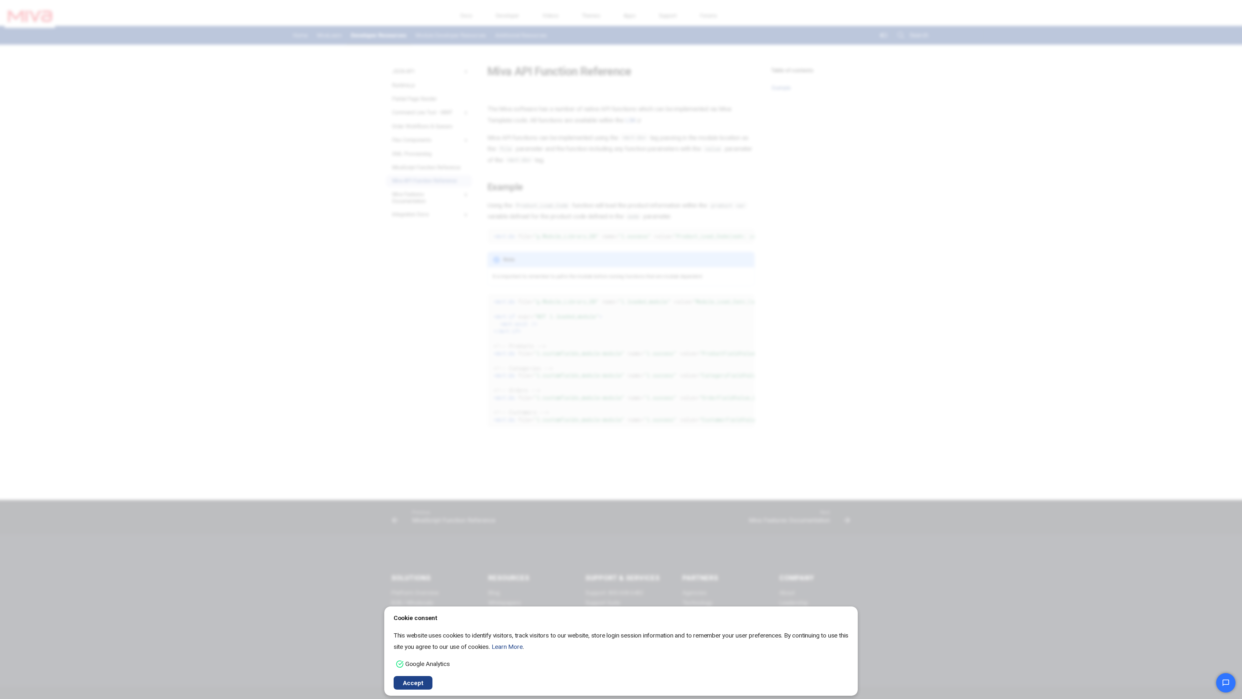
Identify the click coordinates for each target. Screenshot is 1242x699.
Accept (413, 683)
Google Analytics (427, 664)
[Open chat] (1226, 683)
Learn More (507, 646)
